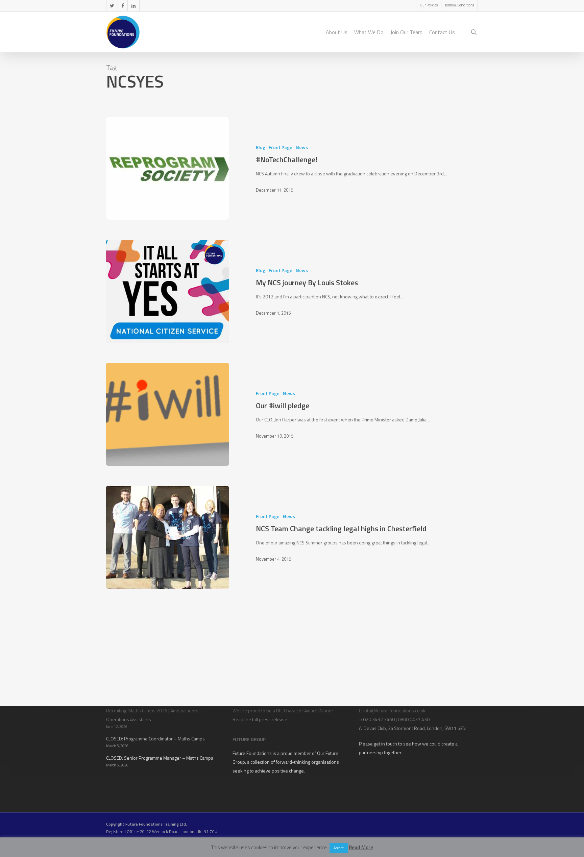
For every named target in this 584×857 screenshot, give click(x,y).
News (302, 147)
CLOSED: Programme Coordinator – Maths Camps (155, 738)
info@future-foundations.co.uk (394, 710)
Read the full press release (260, 719)
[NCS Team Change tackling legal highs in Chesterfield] (167, 537)
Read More (361, 847)
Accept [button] (339, 848)
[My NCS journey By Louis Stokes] (167, 291)
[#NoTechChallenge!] (167, 168)
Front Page (280, 147)
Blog (260, 147)
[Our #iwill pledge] (167, 414)
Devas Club (375, 728)
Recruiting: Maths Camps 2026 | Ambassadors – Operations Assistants (154, 715)
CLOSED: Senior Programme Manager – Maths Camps (159, 757)
